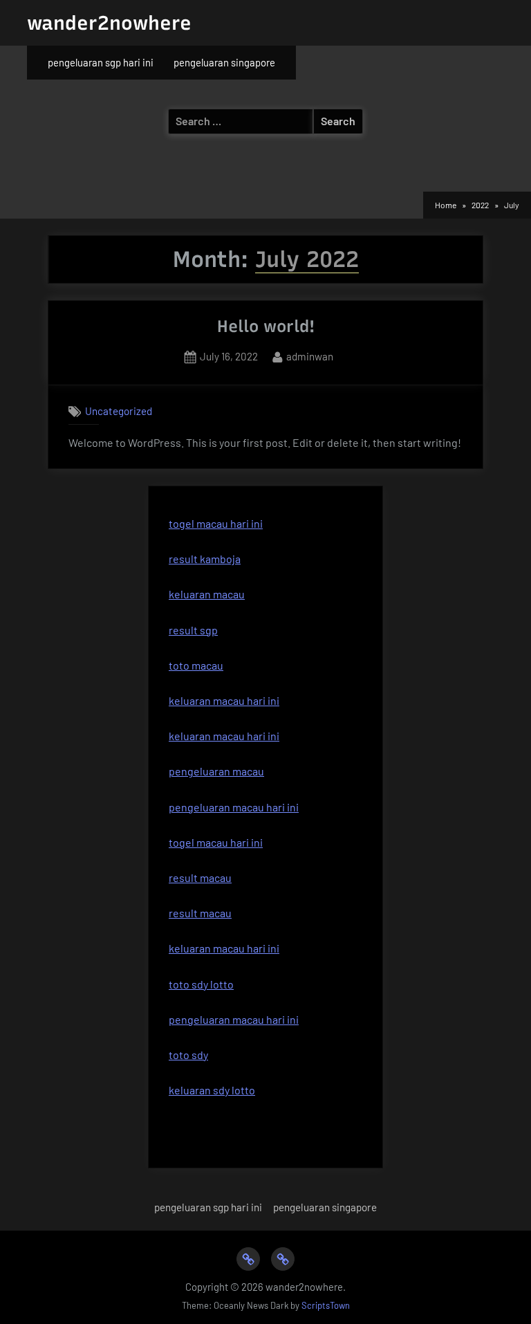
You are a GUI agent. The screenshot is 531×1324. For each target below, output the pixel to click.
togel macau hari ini (216, 523)
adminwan (309, 355)
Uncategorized (118, 411)
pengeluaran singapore (224, 62)
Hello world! (266, 326)
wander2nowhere (109, 23)
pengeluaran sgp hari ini (100, 62)
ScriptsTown (325, 1305)
